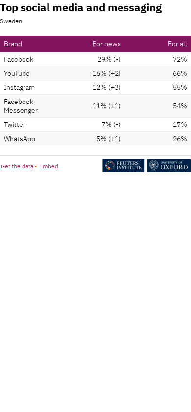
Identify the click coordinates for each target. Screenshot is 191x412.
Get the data (17, 166)
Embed (48, 166)
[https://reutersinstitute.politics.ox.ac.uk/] (146, 170)
